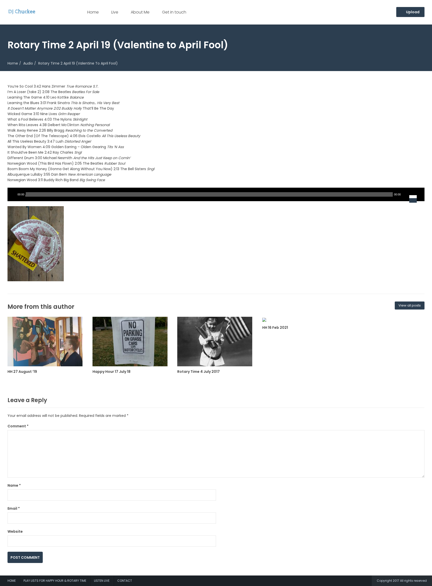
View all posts (409, 305)
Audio (28, 63)
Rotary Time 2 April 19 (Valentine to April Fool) (78, 63)
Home (93, 12)
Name (14, 485)
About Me (140, 12)
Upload (412, 12)
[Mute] (406, 194)
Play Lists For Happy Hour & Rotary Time (55, 580)
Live (114, 12)
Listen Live (102, 580)
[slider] (416, 194)
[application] (216, 194)
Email (14, 508)
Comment (18, 426)
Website (15, 531)
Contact (124, 580)
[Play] (12, 194)
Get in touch (174, 12)
